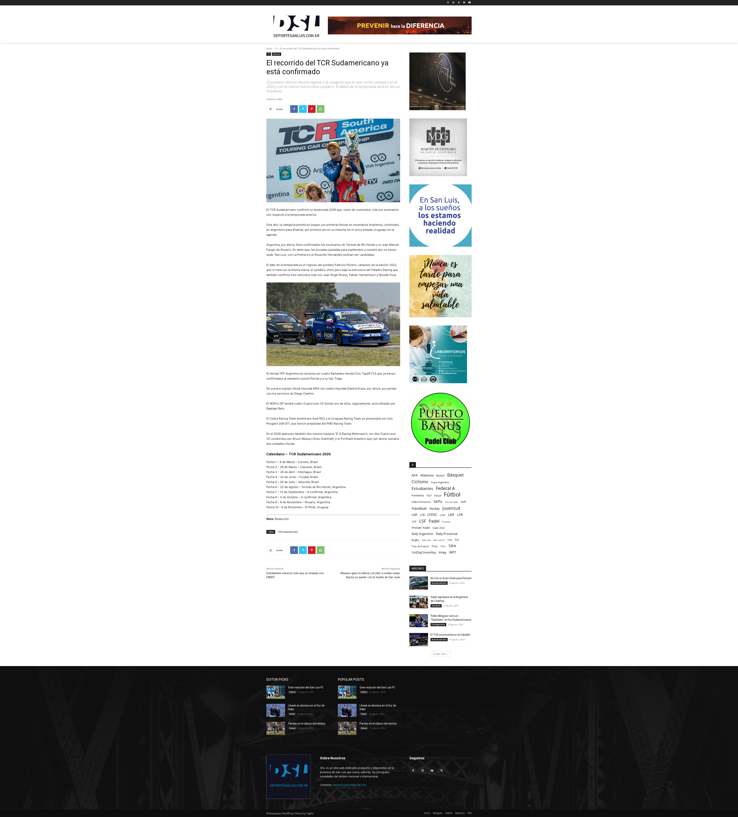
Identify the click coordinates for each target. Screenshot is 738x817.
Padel (434, 521)
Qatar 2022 (438, 528)
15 (276, 48)
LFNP (442, 515)
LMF (451, 515)
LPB (460, 515)
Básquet (455, 475)
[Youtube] (469, 3)
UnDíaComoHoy (424, 552)
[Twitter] (459, 3)
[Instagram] (453, 3)
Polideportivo (438, 624)
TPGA (434, 546)
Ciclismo (420, 482)
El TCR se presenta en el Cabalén (450, 634)
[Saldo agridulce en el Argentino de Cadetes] (418, 601)
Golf (463, 502)
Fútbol (452, 494)
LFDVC (432, 515)
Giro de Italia (451, 502)
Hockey (434, 509)
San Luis (426, 540)
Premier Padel (421, 528)
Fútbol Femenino (421, 502)
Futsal (437, 495)
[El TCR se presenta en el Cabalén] (418, 639)
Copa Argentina (440, 482)
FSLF (429, 495)
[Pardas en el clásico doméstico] (275, 728)
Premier (446, 521)
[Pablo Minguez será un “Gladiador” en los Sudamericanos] (418, 620)
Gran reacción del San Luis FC (305, 687)
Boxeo (440, 475)
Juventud (451, 508)
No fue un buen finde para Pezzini (450, 578)
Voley (442, 552)
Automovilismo (439, 583)
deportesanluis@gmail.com (350, 785)
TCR (449, 540)
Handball (419, 508)
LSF (422, 521)
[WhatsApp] (320, 109)
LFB (422, 515)
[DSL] (297, 26)
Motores (276, 54)
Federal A (445, 488)
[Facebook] (448, 3)
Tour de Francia (420, 546)
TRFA (452, 546)
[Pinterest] (312, 109)
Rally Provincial (446, 534)
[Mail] (432, 770)
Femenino (418, 495)
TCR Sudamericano (288, 531)
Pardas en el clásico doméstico (306, 723)
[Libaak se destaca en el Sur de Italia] (275, 710)
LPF (414, 521)
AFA (415, 475)
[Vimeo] (464, 3)
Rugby (415, 540)
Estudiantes (422, 488)
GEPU (438, 502)
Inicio (269, 48)
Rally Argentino (422, 534)
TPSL (442, 546)
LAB (414, 515)
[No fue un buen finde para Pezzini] (418, 583)
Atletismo (427, 475)
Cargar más (439, 653)
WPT (452, 552)
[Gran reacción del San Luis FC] (275, 692)
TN (457, 540)
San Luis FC (439, 540)
